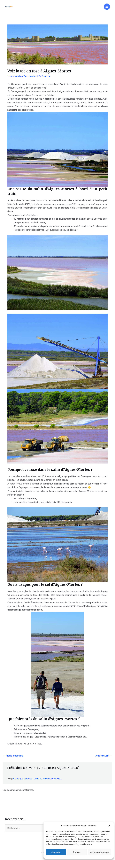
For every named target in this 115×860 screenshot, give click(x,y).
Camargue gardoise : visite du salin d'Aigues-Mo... (37, 778)
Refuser (77, 852)
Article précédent (13, 755)
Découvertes (30, 76)
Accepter (56, 852)
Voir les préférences (99, 852)
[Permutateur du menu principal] (107, 6)
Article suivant (104, 755)
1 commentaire (14, 76)
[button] (109, 825)
